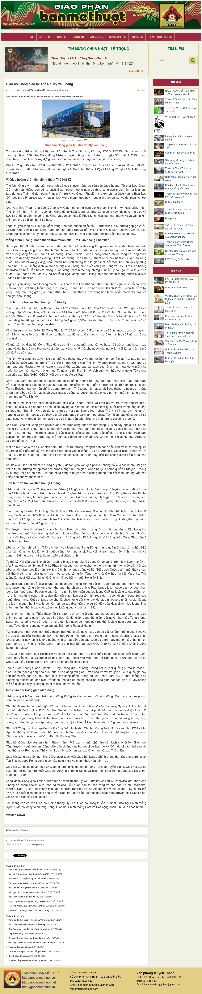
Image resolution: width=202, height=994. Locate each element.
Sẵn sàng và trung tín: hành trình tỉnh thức (179, 162)
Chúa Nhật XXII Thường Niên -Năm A (79, 58)
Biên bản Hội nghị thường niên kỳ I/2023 (181, 326)
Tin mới (176, 82)
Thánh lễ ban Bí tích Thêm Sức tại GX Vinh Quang (179, 243)
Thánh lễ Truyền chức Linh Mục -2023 (179, 309)
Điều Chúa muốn (174, 201)
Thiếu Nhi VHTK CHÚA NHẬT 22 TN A (181, 109)
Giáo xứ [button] (62, 37)
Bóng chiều (171, 218)
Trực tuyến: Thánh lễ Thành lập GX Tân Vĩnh (179, 227)
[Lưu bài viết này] (144, 90)
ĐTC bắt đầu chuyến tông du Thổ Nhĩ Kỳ (26, 924)
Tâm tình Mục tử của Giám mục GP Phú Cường (30, 905)
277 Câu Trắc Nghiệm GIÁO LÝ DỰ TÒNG (179, 280)
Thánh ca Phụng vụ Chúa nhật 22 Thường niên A (181, 195)
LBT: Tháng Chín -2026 (177, 259)
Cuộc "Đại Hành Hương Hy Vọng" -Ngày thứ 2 (29, 901)
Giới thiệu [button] (45, 37)
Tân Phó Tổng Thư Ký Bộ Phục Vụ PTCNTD (28, 960)
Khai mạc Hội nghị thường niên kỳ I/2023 (179, 317)
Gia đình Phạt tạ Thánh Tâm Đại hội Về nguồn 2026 (180, 186)
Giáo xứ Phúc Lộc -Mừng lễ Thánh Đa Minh (179, 351)
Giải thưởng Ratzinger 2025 (21, 955)
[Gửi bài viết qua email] (133, 90)
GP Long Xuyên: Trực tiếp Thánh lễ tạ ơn (27, 937)
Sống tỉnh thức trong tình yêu (180, 152)
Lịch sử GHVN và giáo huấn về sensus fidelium (180, 235)
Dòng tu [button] (78, 37)
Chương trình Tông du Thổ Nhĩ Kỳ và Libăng (28, 928)
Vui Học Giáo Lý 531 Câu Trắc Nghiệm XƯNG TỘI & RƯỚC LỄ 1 (181, 299)
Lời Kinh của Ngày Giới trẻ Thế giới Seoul (27, 951)
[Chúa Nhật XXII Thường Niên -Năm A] (26, 59)
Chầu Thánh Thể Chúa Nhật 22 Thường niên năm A (180, 92)
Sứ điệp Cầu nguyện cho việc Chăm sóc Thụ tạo (180, 252)
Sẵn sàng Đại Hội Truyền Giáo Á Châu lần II (28, 869)
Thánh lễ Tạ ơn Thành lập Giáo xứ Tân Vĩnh (178, 170)
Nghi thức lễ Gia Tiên (176, 287)
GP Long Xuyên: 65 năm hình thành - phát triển (30, 942)
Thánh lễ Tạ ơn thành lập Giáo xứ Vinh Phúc (181, 101)
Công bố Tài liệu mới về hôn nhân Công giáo (29, 919)
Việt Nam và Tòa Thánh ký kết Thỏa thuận (181, 343)
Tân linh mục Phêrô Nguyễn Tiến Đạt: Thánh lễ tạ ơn (179, 334)
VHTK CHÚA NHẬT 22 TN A (180, 117)
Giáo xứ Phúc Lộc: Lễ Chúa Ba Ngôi (179, 359)
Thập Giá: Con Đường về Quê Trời (181, 146)
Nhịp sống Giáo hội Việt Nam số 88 (180, 178)
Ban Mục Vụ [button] (96, 37)
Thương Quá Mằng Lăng (19, 946)
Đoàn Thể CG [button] (117, 37)
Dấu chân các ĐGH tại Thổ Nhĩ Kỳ (23, 896)
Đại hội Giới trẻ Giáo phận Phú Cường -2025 (28, 874)
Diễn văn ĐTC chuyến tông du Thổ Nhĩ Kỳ (27, 878)
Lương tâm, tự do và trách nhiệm (178, 138)
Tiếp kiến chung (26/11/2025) (21, 933)
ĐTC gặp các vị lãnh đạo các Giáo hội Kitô (27, 892)
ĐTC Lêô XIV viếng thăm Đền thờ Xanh (26, 887)
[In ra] (138, 90)
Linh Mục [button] (137, 37)
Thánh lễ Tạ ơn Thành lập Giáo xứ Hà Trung (178, 211)
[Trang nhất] (32, 37)
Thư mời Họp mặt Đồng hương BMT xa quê (28, 883)
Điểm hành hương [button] (160, 37)
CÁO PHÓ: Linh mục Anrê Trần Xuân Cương (28, 910)
